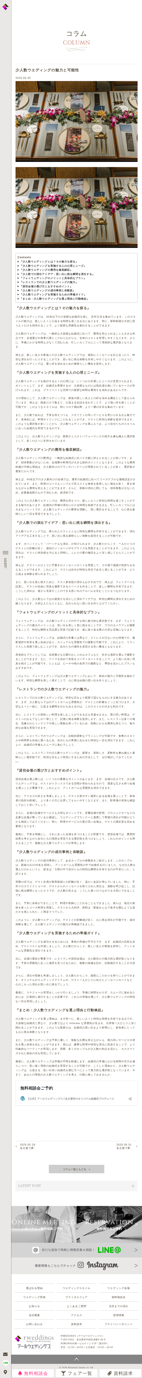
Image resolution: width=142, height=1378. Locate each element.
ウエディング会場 (118, 1288)
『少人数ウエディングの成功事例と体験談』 (47, 290)
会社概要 (34, 1315)
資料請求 (123, 1373)
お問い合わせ (34, 1324)
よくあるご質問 (76, 1306)
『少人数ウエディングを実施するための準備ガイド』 (53, 294)
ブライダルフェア (76, 1297)
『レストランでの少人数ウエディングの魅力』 (49, 282)
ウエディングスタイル (77, 1288)
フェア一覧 (80, 1373)
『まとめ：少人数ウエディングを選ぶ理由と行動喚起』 (54, 298)
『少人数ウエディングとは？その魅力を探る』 (49, 261)
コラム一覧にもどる (74, 1169)
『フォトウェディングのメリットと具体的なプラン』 (53, 278)
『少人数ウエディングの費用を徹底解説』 (46, 269)
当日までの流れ (118, 1306)
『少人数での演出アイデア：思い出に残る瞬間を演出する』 (57, 274)
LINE (5, 1363)
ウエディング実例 (34, 1297)
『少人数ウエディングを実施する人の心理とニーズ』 (53, 265)
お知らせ (34, 1306)
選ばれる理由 (34, 1288)
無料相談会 (36, 1373)
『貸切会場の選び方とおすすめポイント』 (46, 286)
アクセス (76, 1315)
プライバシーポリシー (119, 1324)
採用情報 (118, 1315)
